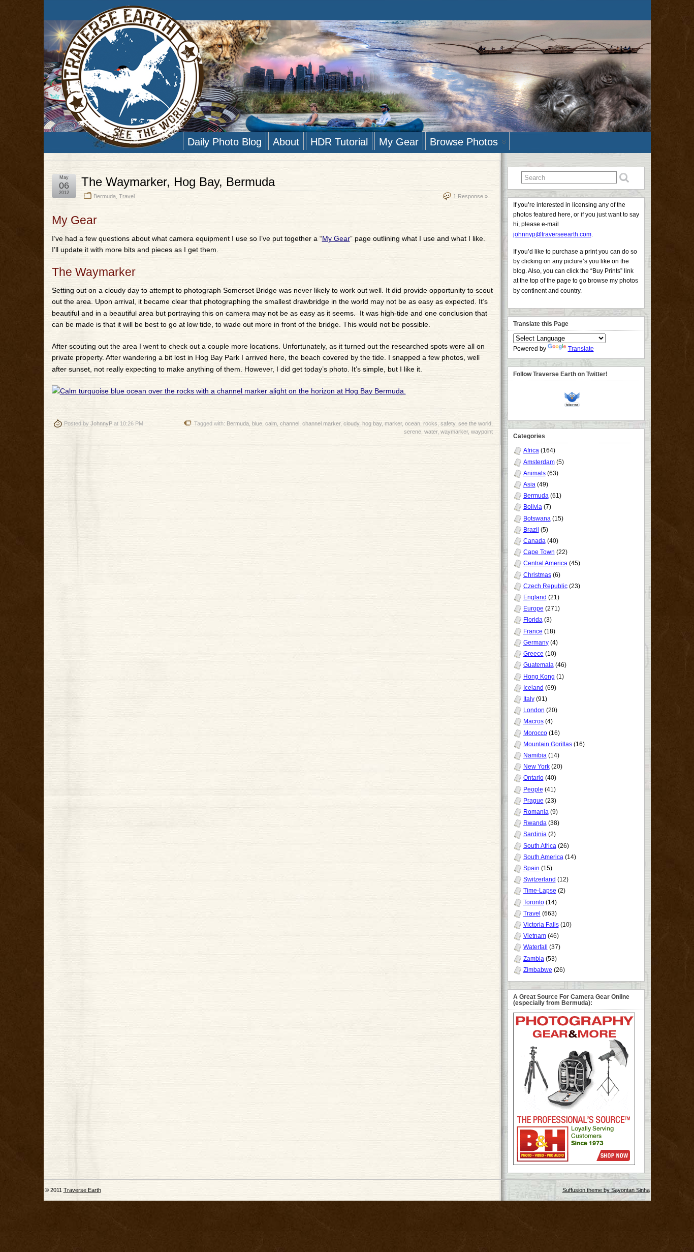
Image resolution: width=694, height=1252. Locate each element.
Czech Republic (545, 586)
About (286, 141)
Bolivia (532, 506)
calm (271, 423)
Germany (536, 642)
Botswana (537, 518)
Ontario (533, 777)
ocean (412, 423)
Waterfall (535, 947)
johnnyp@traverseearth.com (552, 234)
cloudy (351, 423)
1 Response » (470, 196)
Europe (533, 608)
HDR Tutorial (339, 141)
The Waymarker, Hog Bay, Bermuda (178, 182)
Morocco (535, 733)
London (534, 710)
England (535, 597)
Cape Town (539, 552)
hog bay (372, 423)
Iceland (533, 687)
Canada (534, 540)
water (430, 432)
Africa (531, 450)
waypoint (482, 432)
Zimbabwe (537, 969)
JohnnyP (101, 423)
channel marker (321, 423)
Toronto (533, 902)
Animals (534, 473)
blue (257, 423)
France (533, 631)
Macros (533, 721)
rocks (430, 423)
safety (447, 423)
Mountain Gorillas (547, 744)
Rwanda (535, 823)
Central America (545, 563)
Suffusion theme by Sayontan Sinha (606, 1190)
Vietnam (534, 935)
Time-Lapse (539, 890)
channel (289, 423)
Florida (533, 619)
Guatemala (538, 664)
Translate (581, 348)
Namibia (535, 755)
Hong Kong (539, 676)
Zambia (533, 958)
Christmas (537, 574)
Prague (533, 800)
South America (543, 857)
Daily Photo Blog (224, 141)
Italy (528, 699)
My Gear (399, 141)
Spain (531, 868)
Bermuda (104, 196)
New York (536, 766)
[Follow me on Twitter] (574, 398)
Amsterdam (539, 462)
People (533, 789)
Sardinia (535, 834)
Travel (127, 196)
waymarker (454, 432)
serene (412, 432)
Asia (529, 484)
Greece (533, 653)
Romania (536, 811)
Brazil (531, 529)
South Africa (539, 845)
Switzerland (539, 879)
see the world (474, 423)
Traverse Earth (82, 1190)
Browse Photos (464, 141)
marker (393, 423)
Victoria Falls (541, 924)
